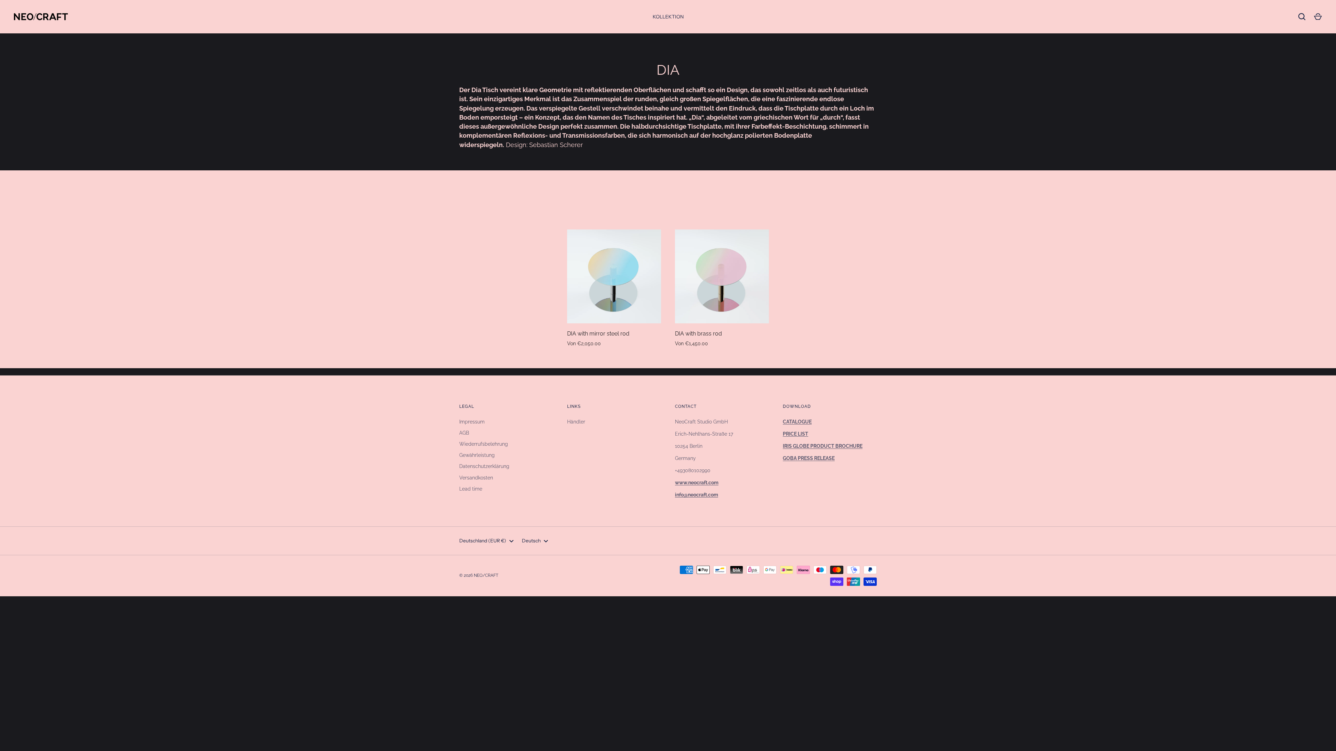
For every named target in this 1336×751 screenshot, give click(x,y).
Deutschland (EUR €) (482, 541)
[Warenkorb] (1318, 16)
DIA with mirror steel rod (598, 333)
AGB (464, 433)
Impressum (472, 422)
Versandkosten (476, 478)
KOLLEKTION (668, 17)
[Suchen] (1302, 16)
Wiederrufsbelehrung (483, 444)
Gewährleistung (477, 455)
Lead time (470, 489)
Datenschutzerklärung (484, 466)
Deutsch (531, 541)
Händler (576, 422)
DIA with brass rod (698, 333)
